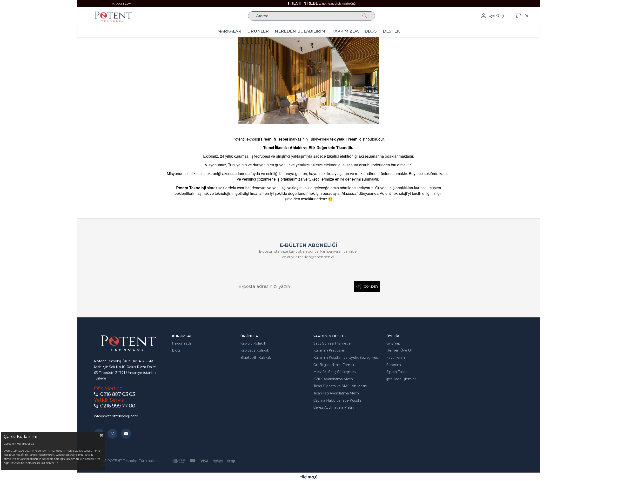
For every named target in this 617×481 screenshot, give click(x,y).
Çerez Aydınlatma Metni (333, 407)
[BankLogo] (203, 461)
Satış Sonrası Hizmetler (332, 343)
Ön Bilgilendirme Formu (333, 365)
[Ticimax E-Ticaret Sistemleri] (308, 477)
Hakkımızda (182, 343)
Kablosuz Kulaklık (254, 350)
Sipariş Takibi (396, 372)
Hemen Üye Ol (399, 350)
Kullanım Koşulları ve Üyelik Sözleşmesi (346, 357)
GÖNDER (371, 286)
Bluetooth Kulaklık (255, 357)
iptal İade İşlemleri (401, 379)
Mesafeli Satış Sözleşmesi (334, 372)
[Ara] (366, 16)
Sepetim (393, 365)
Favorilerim (395, 357)
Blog (176, 350)
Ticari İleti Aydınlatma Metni (336, 393)
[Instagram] (112, 434)
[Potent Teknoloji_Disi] (127, 342)
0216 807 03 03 (117, 394)
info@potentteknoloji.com (116, 416)
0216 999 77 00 (117, 406)
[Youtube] (126, 434)
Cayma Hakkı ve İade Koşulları (338, 400)
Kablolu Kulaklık (253, 343)
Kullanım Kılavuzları (329, 350)
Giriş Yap (393, 343)
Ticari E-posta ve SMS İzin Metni (340, 386)
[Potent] (308, 80)
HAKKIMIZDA (121, 3)
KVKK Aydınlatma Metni (333, 379)
